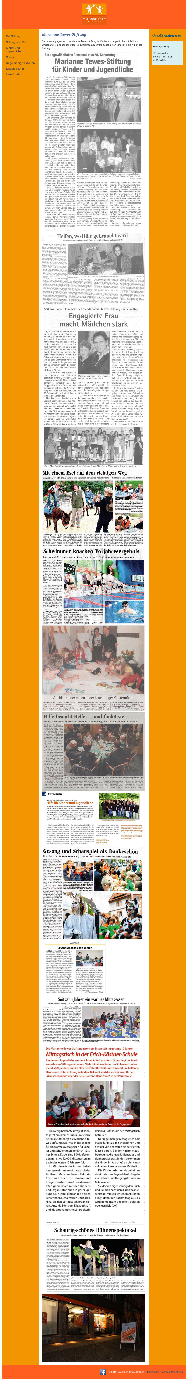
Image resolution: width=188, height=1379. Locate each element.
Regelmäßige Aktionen (20, 63)
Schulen (11, 57)
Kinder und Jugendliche (13, 49)
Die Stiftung (13, 36)
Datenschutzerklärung (171, 1371)
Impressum (153, 1371)
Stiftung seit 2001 (17, 42)
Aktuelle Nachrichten (166, 36)
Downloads (13, 74)
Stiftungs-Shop (15, 68)
